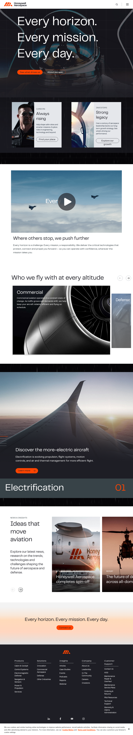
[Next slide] (128, 278)
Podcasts (63, 677)
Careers (85, 679)
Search (119, 4)
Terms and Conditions (86, 730)
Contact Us (108, 669)
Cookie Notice (68, 730)
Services (18, 692)
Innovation (41, 666)
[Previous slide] (12, 589)
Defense (40, 676)
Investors (86, 683)
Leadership (86, 669)
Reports (62, 680)
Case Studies (64, 669)
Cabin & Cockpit (21, 666)
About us (85, 666)
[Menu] (127, 4)
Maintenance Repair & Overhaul (109, 679)
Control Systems (21, 669)
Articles (62, 666)
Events (62, 673)
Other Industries (44, 679)
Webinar (62, 684)
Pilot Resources (110, 698)
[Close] (129, 729)
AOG (106, 673)
